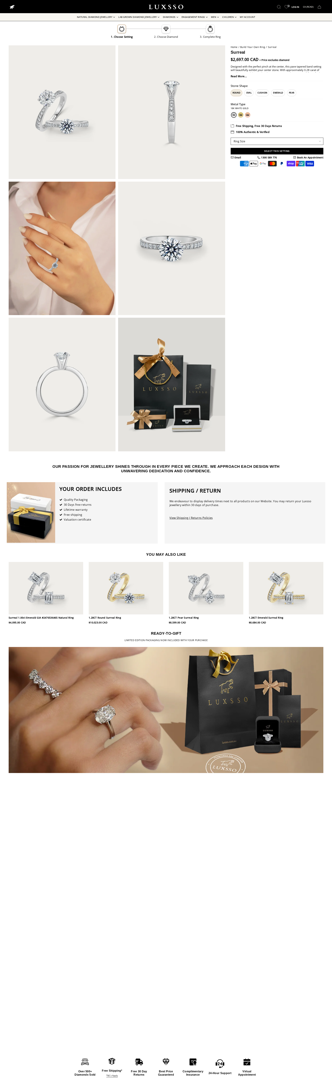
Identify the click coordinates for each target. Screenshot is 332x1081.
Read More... (239, 76)
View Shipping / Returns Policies (191, 518)
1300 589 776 (268, 157)
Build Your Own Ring (252, 47)
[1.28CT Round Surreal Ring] (126, 588)
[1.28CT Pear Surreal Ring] (206, 588)
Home (234, 47)
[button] (279, 6)
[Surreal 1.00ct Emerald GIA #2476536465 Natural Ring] (46, 588)
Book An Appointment (309, 157)
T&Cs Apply (112, 1075)
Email (237, 157)
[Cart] (319, 6)
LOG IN (295, 6)
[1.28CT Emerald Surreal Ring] (286, 588)
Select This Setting (277, 151)
